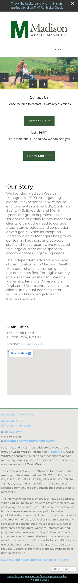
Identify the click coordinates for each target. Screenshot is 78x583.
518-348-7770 (30, 344)
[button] (61, 50)
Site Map (70, 571)
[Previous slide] (4, 77)
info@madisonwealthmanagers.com (29, 440)
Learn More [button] (37, 156)
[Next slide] (73, 77)
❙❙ (43, 83)
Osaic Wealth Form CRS (17, 414)
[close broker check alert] (72, 3)
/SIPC (61, 451)
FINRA (53, 451)
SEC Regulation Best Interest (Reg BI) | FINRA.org (35, 559)
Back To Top (62, 568)
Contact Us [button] (37, 121)
